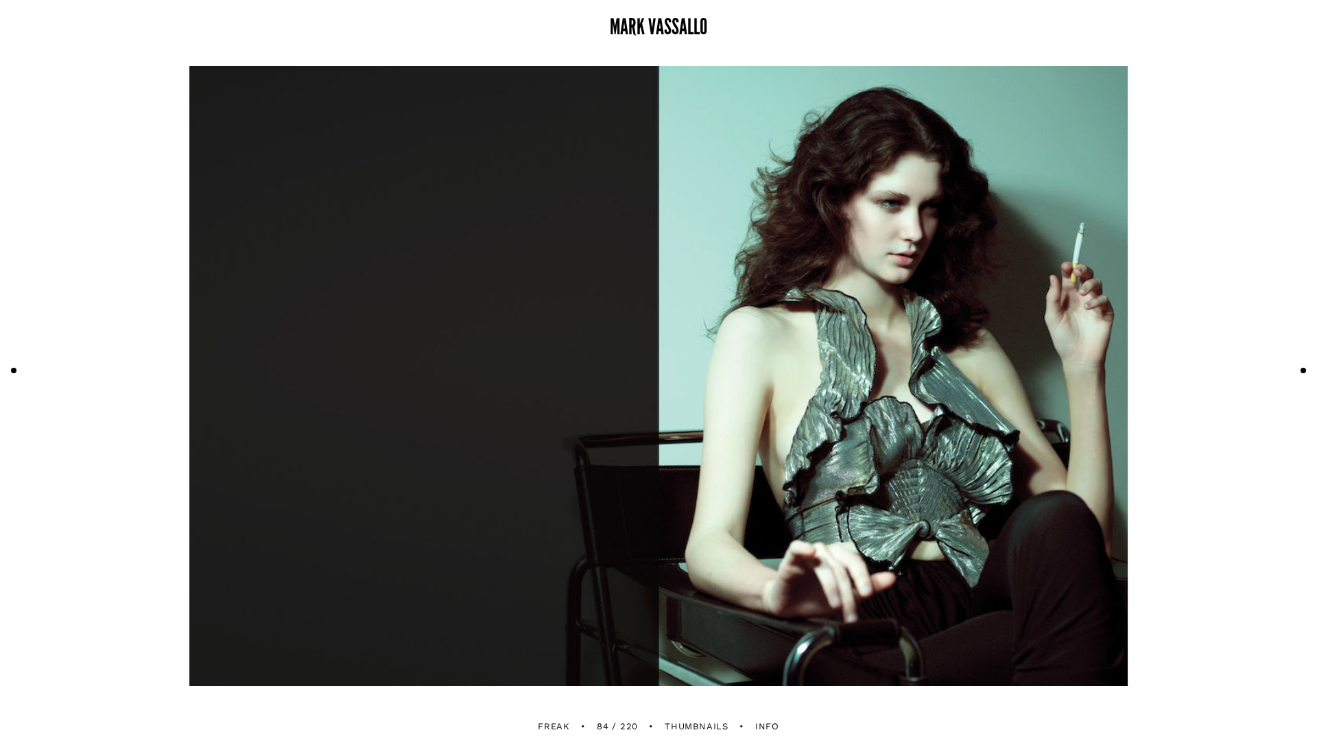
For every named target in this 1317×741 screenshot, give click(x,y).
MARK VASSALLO (658, 27)
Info (767, 726)
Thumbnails (696, 726)
